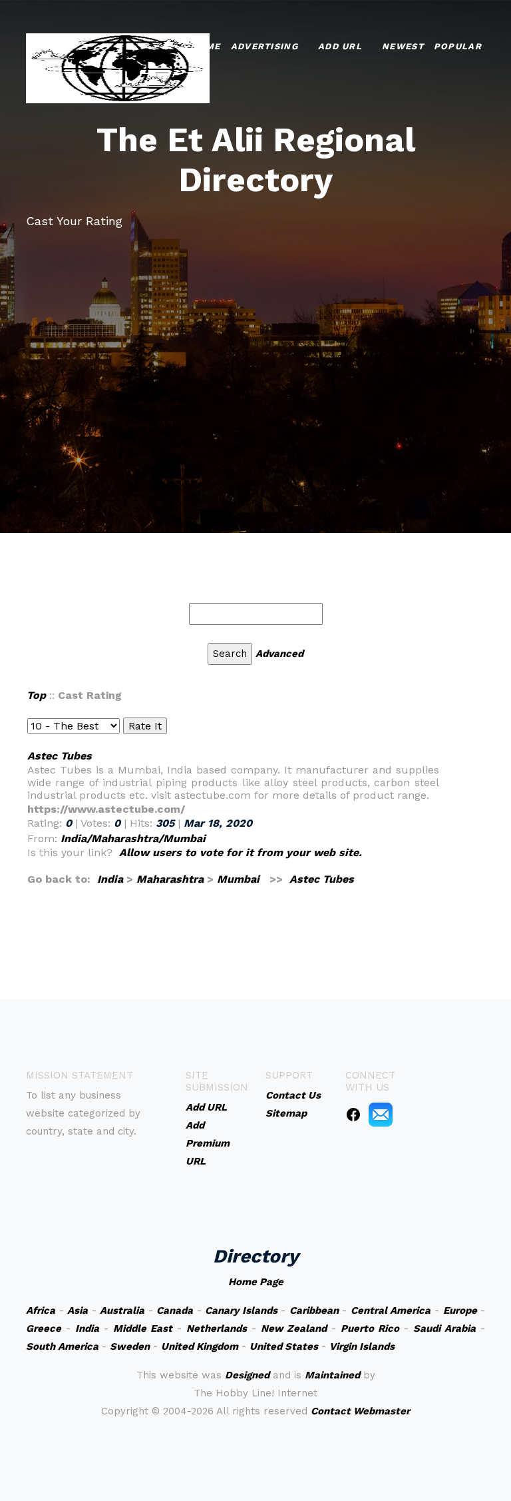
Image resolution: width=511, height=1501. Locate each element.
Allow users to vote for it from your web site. (240, 852)
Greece (43, 1328)
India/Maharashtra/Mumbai (133, 838)
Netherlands (216, 1328)
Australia (122, 1310)
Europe (460, 1310)
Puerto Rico (370, 1328)
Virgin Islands (362, 1346)
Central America (391, 1310)
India (110, 879)
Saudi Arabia (444, 1328)
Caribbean (314, 1310)
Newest (403, 46)
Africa (40, 1310)
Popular (458, 46)
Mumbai (238, 879)
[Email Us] (381, 1114)
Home (205, 46)
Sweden (130, 1346)
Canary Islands (241, 1310)
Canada (174, 1310)
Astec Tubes (59, 756)
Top (36, 695)
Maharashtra (170, 879)
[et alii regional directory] (118, 67)
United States (284, 1346)
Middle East (142, 1328)
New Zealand (294, 1328)
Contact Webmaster (360, 1411)
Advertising (264, 46)
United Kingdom (199, 1346)
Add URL (340, 46)
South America (62, 1346)
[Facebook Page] (353, 1114)
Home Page (255, 1282)
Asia (77, 1310)
